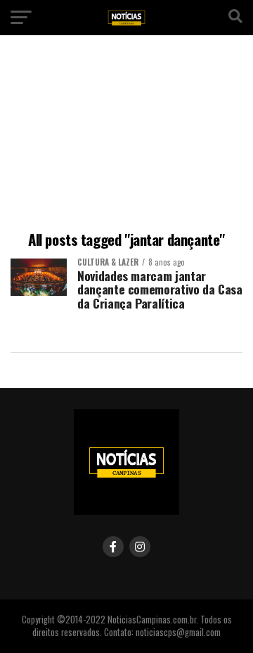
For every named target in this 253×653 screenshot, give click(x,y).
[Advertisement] (126, 135)
